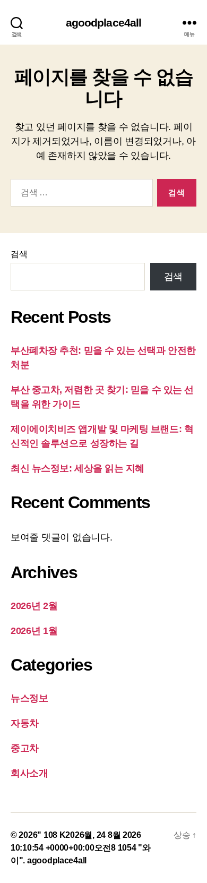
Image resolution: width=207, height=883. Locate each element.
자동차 (25, 723)
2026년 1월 (34, 630)
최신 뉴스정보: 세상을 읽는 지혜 (77, 468)
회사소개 (29, 773)
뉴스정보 (29, 698)
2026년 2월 (34, 606)
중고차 (25, 748)
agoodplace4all (104, 22)
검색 (19, 254)
